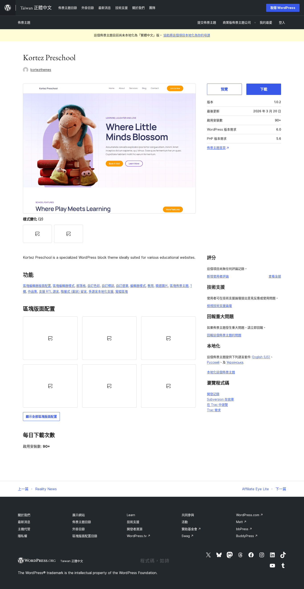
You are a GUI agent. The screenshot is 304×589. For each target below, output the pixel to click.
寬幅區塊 (121, 291)
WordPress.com (249, 515)
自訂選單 (122, 285)
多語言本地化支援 (101, 291)
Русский (213, 362)
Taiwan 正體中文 (71, 561)
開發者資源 (134, 529)
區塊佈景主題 (179, 285)
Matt (241, 522)
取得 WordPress (282, 8)
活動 (185, 522)
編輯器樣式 (138, 285)
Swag (188, 536)
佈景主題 (24, 22)
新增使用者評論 (218, 276)
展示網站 (78, 515)
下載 (263, 89)
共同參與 (188, 515)
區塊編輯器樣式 (64, 285)
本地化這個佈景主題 (221, 372)
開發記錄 (213, 394)
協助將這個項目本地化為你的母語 (186, 35)
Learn (131, 515)
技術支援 (133, 522)
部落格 (81, 285)
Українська (235, 362)
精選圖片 (162, 285)
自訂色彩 (93, 285)
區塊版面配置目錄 (84, 536)
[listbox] (109, 362)
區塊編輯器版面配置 (37, 285)
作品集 (32, 291)
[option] (50, 338)
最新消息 (24, 522)
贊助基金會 (191, 529)
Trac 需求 (214, 410)
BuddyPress (247, 536)
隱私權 (22, 536)
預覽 (224, 89)
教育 (151, 285)
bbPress (244, 529)
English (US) (261, 357)
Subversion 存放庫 (220, 399)
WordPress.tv (138, 536)
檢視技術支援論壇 (219, 306)
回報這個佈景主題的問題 (224, 335)
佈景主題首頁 (216, 148)
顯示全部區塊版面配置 (41, 416)
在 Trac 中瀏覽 (217, 404)
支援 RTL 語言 (49, 291)
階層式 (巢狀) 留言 (74, 291)
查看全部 (275, 276)
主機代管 (24, 529)
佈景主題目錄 (81, 522)
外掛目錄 (78, 529)
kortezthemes (40, 70)
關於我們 (24, 515)
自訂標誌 (108, 285)
